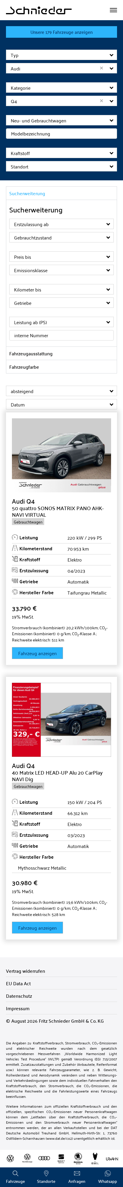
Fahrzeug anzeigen (37, 653)
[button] (112, 55)
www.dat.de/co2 (59, 1138)
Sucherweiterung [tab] (27, 193)
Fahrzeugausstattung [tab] (31, 353)
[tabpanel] (61, 273)
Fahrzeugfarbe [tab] (24, 366)
